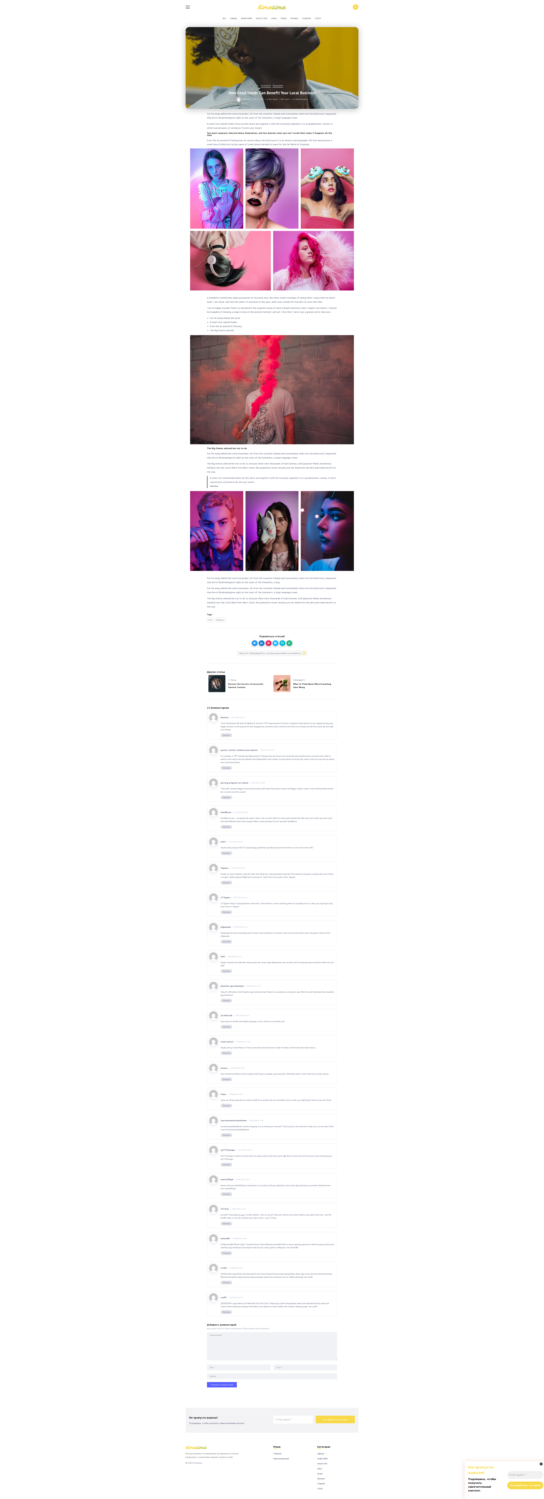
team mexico (227, 1041)
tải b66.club (226, 1015)
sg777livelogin (228, 1150)
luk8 (223, 956)
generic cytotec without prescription (239, 750)
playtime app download (232, 986)
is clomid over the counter (235, 792)
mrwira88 (225, 1238)
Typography (277, 85)
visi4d (223, 1268)
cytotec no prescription (281, 759)
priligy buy (328, 723)
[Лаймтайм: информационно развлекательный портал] (272, 7)
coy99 (223, 1297)
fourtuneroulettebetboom (234, 1120)
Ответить (226, 735)
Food (210, 620)
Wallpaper (220, 620)
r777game (225, 897)
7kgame (224, 868)
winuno (224, 1068)
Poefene (225, 717)
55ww (223, 1094)
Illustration (266, 85)
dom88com (226, 812)
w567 (223, 842)
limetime (247, 99)
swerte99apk (227, 1179)
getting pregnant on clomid (234, 783)
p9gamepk (226, 927)
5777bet (225, 1209)
